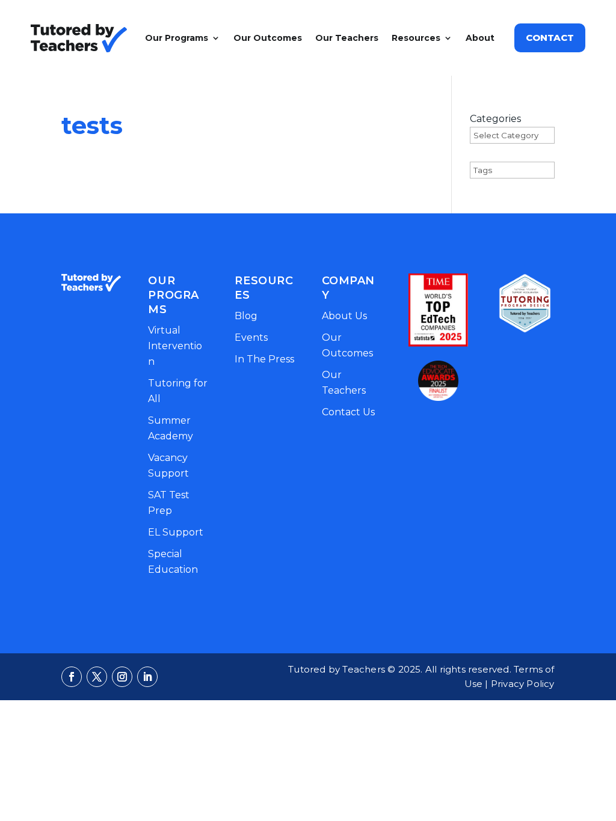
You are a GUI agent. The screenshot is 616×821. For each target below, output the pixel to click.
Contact (550, 37)
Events (251, 337)
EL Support (175, 532)
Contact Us (348, 412)
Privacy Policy (523, 683)
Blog (246, 316)
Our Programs (176, 37)
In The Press (264, 359)
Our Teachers (346, 37)
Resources (416, 37)
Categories (495, 118)
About (480, 37)
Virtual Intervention (175, 346)
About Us (344, 316)
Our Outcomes (267, 37)
